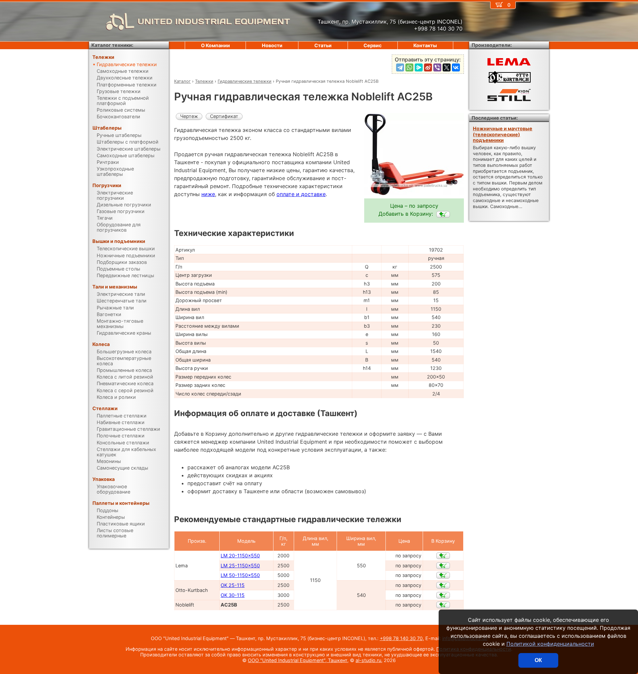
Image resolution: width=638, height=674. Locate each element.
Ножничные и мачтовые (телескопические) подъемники (502, 134)
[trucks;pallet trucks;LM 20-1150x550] (443, 555)
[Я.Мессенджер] (419, 67)
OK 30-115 (233, 595)
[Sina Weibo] (428, 67)
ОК (538, 660)
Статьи (323, 45)
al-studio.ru (368, 660)
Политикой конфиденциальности (550, 643)
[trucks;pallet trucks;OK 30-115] (443, 595)
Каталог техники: (112, 45)
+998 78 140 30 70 (401, 638)
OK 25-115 (233, 585)
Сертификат (224, 116)
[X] (447, 67)
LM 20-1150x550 (240, 555)
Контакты (425, 45)
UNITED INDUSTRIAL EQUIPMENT (214, 21)
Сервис (372, 45)
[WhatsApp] (409, 67)
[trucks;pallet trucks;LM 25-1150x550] (443, 565)
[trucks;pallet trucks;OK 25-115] (443, 585)
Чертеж (189, 116)
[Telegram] (400, 67)
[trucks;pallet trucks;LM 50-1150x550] (443, 575)
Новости (272, 45)
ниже (208, 194)
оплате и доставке (301, 194)
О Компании (215, 45)
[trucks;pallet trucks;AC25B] (443, 214)
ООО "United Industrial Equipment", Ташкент (297, 660)
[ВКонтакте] (456, 67)
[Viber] (437, 67)
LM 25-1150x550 (240, 565)
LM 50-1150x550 (240, 575)
